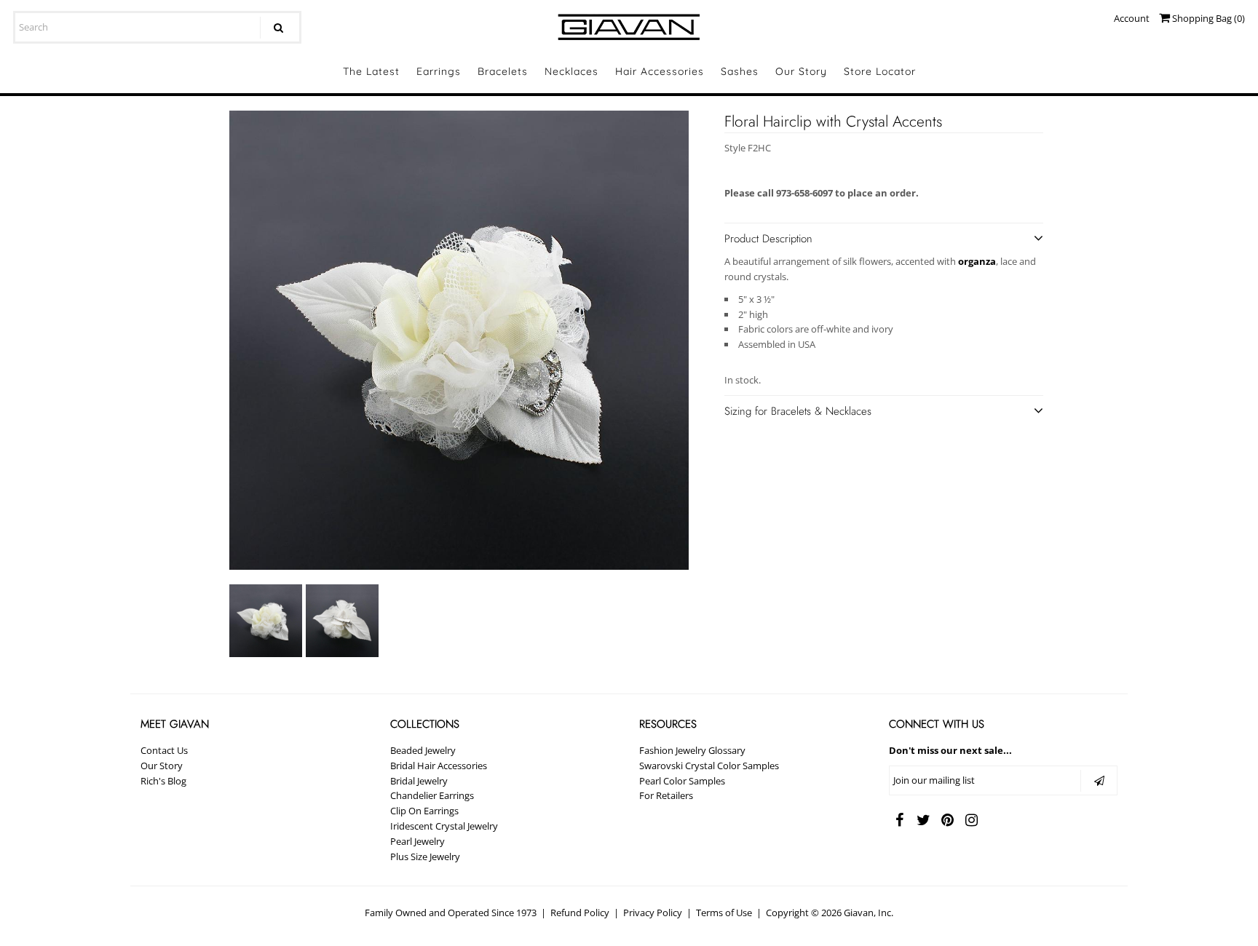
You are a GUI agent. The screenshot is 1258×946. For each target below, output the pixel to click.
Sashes (740, 71)
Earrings (438, 71)
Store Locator (880, 71)
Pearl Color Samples (682, 780)
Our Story (801, 71)
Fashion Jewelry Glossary (692, 750)
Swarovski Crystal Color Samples (709, 765)
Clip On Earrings (424, 810)
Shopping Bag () (1207, 18)
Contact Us (164, 750)
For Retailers (666, 795)
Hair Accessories (659, 71)
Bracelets (503, 71)
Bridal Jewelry (419, 780)
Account (1132, 18)
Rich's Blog (163, 780)
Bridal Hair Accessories (438, 765)
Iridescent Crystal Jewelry (444, 825)
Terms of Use (724, 912)
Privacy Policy (652, 912)
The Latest (371, 71)
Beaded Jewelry (423, 750)
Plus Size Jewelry (425, 856)
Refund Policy (579, 912)
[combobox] (157, 27)
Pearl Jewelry (417, 841)
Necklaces (571, 71)
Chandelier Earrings (432, 795)
